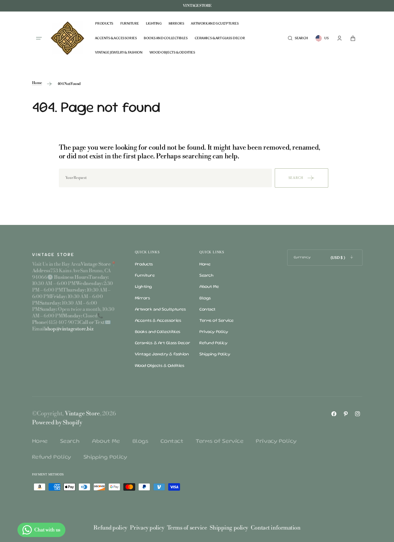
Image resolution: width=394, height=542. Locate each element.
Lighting (143, 287)
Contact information (276, 527)
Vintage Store (82, 413)
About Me (209, 287)
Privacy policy (147, 527)
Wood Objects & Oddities (159, 366)
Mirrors (142, 298)
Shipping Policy (214, 354)
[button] (298, 38)
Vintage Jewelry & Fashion (162, 354)
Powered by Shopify (57, 422)
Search (206, 276)
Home (37, 83)
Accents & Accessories (158, 321)
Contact (207, 309)
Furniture (145, 276)
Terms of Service (216, 321)
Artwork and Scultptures (160, 309)
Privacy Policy (213, 332)
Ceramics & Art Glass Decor (162, 343)
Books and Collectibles (157, 332)
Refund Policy (213, 343)
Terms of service (187, 527)
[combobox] (165, 178)
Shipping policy (229, 527)
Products (144, 264)
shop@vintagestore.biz (69, 329)
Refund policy (110, 527)
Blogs (205, 298)
